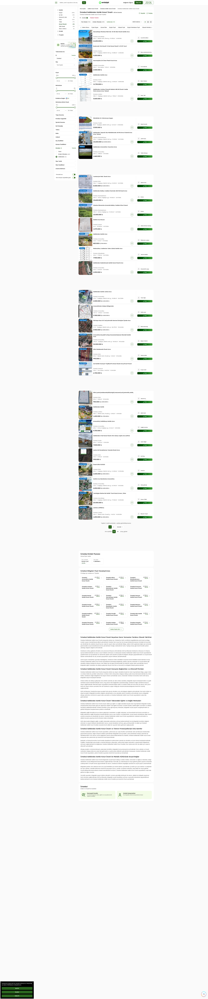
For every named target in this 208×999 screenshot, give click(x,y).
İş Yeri (60, 15)
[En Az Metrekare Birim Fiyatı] (56, 107)
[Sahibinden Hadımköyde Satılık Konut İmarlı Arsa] (85, 268)
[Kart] (148, 22)
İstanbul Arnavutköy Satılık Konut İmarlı (87, 579)
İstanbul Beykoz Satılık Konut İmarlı (136, 605)
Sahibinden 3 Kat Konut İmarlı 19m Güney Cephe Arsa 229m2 (111, 435)
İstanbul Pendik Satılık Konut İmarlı (112, 614)
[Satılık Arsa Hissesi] (85, 225)
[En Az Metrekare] (56, 90)
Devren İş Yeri (63, 17)
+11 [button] (107, 428)
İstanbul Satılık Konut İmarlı (107, 8)
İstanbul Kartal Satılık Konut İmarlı (87, 596)
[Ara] (84, 2)
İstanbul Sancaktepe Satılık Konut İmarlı (111, 597)
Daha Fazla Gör (115, 629)
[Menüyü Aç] (56, 2)
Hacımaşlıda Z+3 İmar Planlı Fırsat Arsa (105, 60)
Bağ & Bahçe (62, 28)
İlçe (57, 62)
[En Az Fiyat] (56, 78)
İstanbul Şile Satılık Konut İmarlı (136, 614)
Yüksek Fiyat (121, 27)
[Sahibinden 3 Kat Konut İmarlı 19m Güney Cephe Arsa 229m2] (85, 441)
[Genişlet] (57, 12)
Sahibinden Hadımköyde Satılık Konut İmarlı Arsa (108, 263)
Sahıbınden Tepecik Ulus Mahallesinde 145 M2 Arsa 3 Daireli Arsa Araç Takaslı (112, 133)
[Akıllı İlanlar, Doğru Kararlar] (104, 2)
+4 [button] (110, 327)
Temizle (74, 55)
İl (56, 55)
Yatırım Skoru (85, 27)
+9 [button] (107, 212)
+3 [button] (110, 96)
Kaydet (143, 13)
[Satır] (145, 22)
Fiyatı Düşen (94, 27)
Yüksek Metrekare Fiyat (148, 27)
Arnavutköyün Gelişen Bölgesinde (103, 306)
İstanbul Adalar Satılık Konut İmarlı (112, 623)
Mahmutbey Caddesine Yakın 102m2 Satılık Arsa (107, 248)
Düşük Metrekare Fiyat (133, 27)
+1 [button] (109, 413)
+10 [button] (108, 197)
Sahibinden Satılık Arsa (100, 75)
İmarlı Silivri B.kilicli (99, 464)
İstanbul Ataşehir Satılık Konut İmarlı (136, 623)
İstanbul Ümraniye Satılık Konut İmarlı (87, 623)
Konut (60, 12)
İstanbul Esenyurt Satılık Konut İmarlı (136, 587)
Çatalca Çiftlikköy (98, 507)
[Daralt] (57, 19)
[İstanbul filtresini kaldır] (87, 18)
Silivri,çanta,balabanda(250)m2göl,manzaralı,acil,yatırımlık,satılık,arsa (114, 392)
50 (118, 531)
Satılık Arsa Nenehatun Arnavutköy (103, 479)
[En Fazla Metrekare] (75, 90)
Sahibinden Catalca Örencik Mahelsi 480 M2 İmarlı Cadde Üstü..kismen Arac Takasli (110, 90)
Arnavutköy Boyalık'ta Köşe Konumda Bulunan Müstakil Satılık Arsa (112, 335)
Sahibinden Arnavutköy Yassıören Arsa (105, 147)
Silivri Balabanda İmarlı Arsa (102, 349)
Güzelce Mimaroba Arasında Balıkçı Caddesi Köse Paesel (110, 205)
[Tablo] (150, 22)
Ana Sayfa (83, 8)
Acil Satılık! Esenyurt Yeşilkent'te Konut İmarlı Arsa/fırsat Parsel (112, 363)
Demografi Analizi (92, 793)
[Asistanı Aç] (203, 994)
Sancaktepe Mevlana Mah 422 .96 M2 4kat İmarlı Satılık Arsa (111, 31)
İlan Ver (138, 2)
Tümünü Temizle (94, 17)
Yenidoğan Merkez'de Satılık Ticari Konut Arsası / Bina (109, 493)
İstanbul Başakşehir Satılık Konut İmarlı (111, 606)
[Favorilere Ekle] (132, 41)
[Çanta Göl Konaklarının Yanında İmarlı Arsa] (85, 455)
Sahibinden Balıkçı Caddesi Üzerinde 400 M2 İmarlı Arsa (110, 191)
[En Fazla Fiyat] (75, 78)
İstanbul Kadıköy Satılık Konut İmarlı (87, 615)
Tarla (60, 22)
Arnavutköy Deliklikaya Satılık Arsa (104, 421)
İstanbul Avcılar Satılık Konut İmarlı (87, 605)
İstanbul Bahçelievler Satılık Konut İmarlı (112, 588)
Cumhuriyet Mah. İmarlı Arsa (101, 176)
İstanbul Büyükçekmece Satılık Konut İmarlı (136, 579)
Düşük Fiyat (112, 27)
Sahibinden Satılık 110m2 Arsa (102, 291)
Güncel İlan (104, 27)
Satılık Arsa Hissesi (99, 219)
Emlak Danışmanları (129, 793)
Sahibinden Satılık (98, 407)
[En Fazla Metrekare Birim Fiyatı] (75, 107)
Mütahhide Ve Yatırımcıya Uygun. (103, 118)
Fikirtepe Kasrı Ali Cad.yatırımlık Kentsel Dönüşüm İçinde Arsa (111, 320)
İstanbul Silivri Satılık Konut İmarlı (112, 578)
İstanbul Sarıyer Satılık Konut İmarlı (136, 596)
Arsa (60, 19)
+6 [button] (108, 38)
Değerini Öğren (128, 2)
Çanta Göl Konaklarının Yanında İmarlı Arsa (106, 450)
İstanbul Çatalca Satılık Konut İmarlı (87, 587)
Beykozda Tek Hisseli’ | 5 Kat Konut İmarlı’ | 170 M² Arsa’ (110, 46)
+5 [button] (110, 52)
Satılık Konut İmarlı (93, 8)
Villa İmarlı (62, 26)
